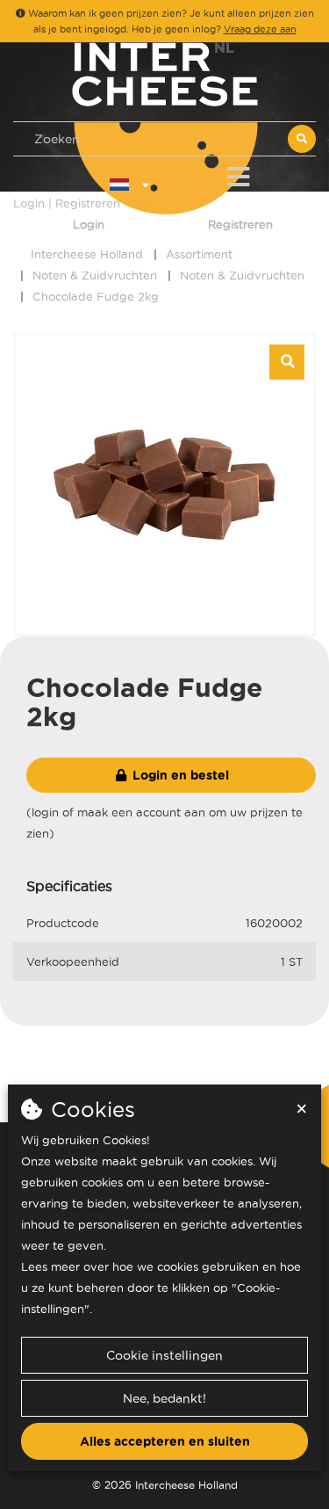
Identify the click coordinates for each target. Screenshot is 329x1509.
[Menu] (238, 173)
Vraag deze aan (260, 29)
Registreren (240, 224)
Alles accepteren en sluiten (165, 1441)
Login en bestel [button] (179, 775)
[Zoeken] (302, 139)
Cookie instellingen (164, 1355)
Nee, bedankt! (164, 1398)
